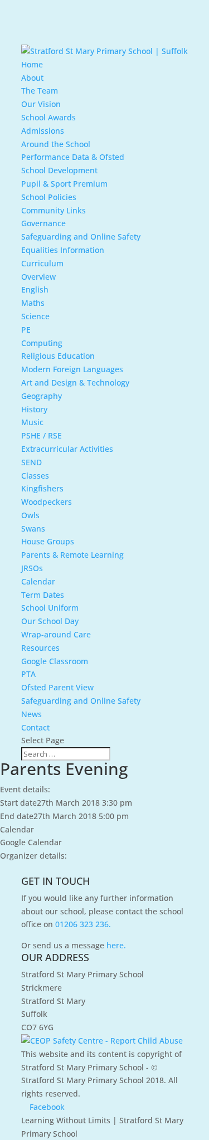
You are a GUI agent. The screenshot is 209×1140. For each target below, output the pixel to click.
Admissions (42, 130)
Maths (33, 303)
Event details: (25, 789)
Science (35, 316)
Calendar (38, 581)
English (34, 289)
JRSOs (32, 568)
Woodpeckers (46, 501)
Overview (38, 276)
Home (32, 64)
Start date (18, 802)
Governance (43, 223)
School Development (59, 170)
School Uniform (50, 607)
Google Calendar (31, 842)
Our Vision (41, 104)
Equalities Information (62, 250)
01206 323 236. (83, 924)
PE (26, 329)
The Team (39, 90)
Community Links (53, 210)
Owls (30, 515)
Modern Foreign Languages (72, 369)
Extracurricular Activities (67, 449)
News (31, 714)
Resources (40, 647)
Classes (35, 475)
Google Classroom (54, 661)
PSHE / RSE (41, 435)
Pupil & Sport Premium (64, 183)
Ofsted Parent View (57, 687)
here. (116, 945)
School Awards (48, 117)
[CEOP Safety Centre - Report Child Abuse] (102, 1040)
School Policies (48, 197)
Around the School (55, 144)
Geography (41, 396)
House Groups (47, 541)
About (32, 77)
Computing (41, 343)
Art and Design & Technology (75, 382)
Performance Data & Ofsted (72, 157)
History (34, 409)
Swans (33, 528)
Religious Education (58, 355)
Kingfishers (42, 488)
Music (32, 422)
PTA (28, 674)
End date (16, 816)
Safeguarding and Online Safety (80, 236)
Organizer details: (33, 855)
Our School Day (50, 621)
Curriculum (42, 263)
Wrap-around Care (56, 634)
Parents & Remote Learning (72, 554)
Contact (35, 727)
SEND (31, 462)
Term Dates (42, 595)
